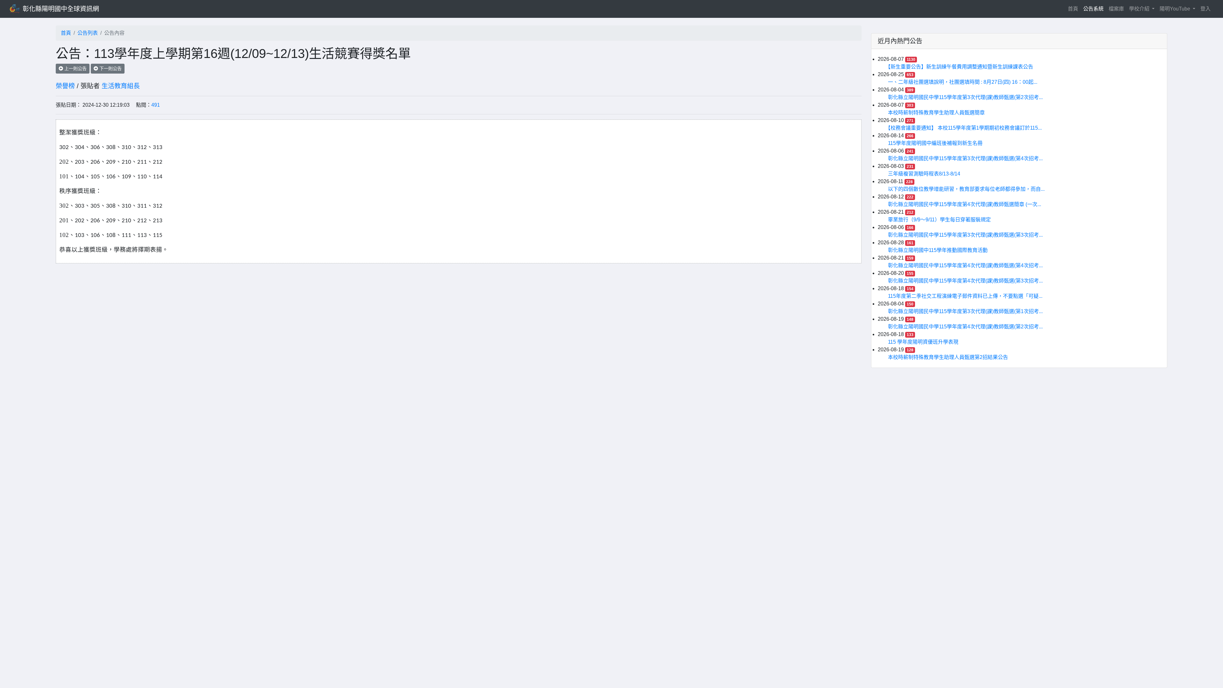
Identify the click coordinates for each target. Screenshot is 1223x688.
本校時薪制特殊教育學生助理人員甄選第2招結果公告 (948, 357)
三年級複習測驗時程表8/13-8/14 (924, 173)
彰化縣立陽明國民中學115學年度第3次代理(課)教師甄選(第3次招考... (965, 235)
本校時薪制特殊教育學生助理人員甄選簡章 (936, 112)
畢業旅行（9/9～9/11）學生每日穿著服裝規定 (939, 219)
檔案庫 (1116, 8)
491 (155, 105)
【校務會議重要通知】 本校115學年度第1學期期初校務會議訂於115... (965, 128)
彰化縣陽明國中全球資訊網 (61, 8)
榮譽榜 (65, 86)
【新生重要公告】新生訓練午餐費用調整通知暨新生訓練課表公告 (960, 66)
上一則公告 (75, 68)
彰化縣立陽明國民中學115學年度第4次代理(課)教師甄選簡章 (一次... (964, 204)
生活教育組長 (121, 86)
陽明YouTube (1175, 8)
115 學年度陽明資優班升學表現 (923, 342)
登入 (1205, 8)
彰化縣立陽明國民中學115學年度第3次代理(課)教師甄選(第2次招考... (965, 97)
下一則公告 (110, 68)
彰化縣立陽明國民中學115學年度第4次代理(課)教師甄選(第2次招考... (965, 326)
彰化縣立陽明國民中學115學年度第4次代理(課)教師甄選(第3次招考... (965, 280)
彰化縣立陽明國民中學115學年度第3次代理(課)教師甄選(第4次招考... (965, 158)
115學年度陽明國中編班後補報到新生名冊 (935, 143)
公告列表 (87, 33)
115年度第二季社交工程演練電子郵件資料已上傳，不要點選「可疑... (965, 296)
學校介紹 (1140, 8)
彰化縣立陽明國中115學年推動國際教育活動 (938, 250)
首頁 (1074, 8)
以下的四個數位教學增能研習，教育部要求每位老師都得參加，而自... (966, 189)
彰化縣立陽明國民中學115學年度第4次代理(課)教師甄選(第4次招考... (965, 265)
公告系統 (1093, 8)
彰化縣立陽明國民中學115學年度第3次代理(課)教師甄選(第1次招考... (965, 311)
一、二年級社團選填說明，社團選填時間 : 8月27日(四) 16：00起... (962, 82)
